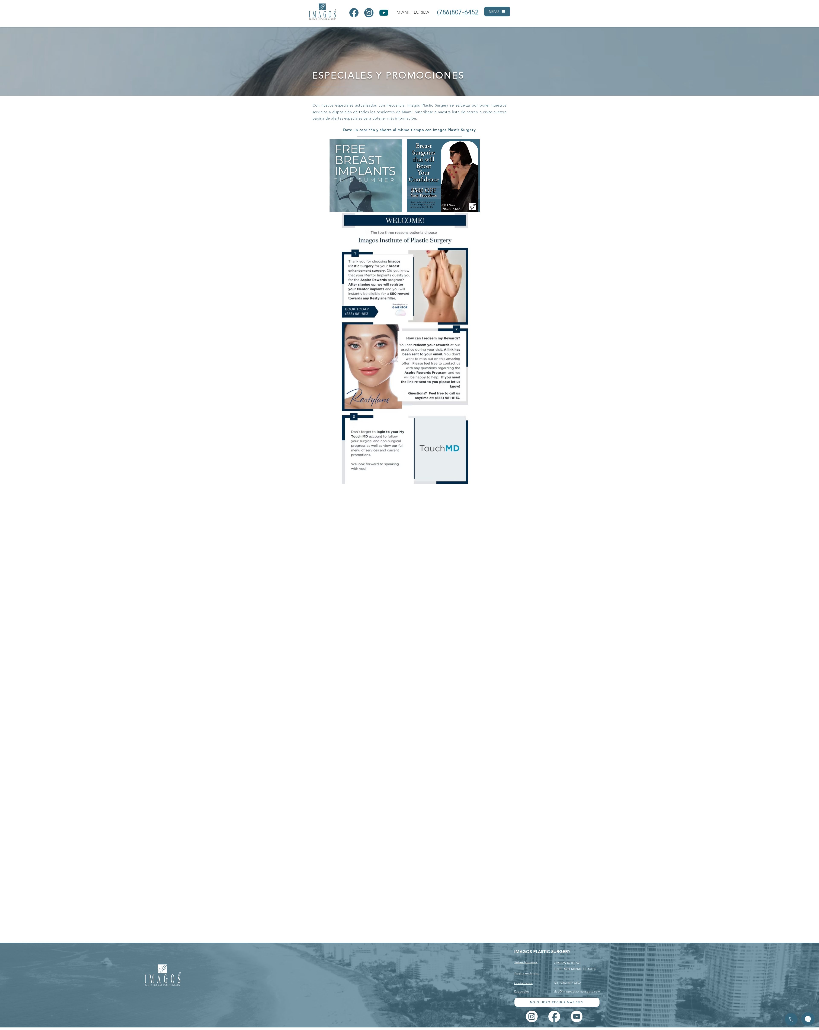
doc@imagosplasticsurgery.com (577, 991)
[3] (384, 12)
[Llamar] (791, 1019)
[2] (369, 12)
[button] (497, 11)
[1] (354, 12)
